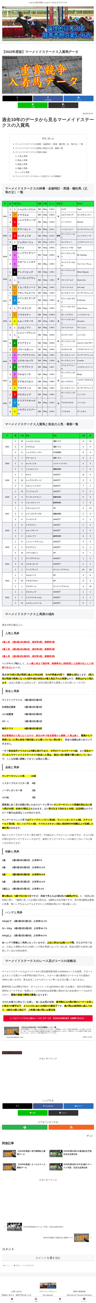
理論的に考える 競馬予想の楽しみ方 (17, 1295)
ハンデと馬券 (24, 172)
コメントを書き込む (48, 1257)
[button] (63, 105)
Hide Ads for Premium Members (79, 1295)
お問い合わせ (16, 1291)
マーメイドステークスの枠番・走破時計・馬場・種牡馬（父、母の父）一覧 (49, 144)
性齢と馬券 (23, 168)
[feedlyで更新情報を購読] (25, 1127)
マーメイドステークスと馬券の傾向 (31, 152)
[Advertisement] (48, 1078)
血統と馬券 (23, 164)
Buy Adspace (48, 1295)
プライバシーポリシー (48, 1291)
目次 (44, 138)
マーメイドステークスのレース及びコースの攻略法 (38, 176)
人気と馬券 (23, 156)
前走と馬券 (23, 160)
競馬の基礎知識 (79, 1291)
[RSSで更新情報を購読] (71, 1127)
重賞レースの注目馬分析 (13, 1053)
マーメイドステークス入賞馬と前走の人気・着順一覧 (39, 148)
